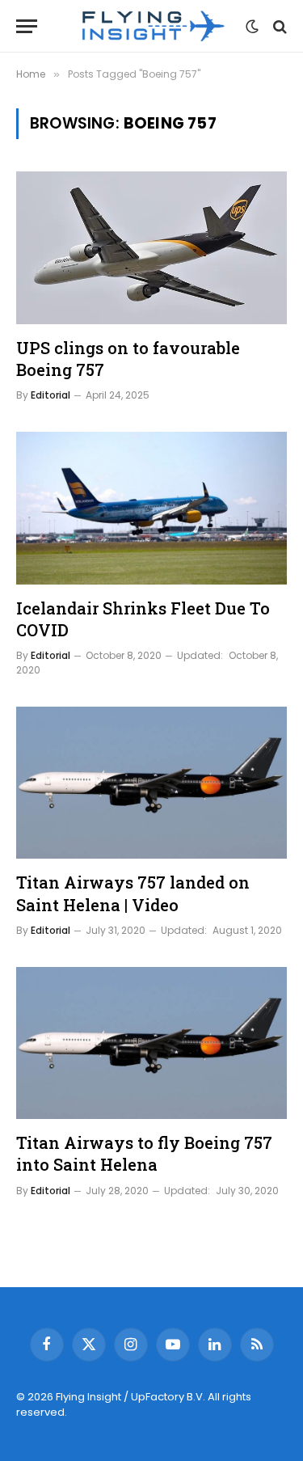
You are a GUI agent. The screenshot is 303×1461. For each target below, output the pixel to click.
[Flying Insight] (152, 26)
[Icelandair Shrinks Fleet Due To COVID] (151, 508)
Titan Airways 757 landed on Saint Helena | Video (133, 893)
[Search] (278, 26)
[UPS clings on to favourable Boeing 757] (151, 247)
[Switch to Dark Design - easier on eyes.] (252, 26)
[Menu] (26, 26)
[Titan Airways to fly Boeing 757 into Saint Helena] (151, 1043)
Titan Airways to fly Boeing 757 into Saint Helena (144, 1153)
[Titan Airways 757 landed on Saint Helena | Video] (151, 783)
